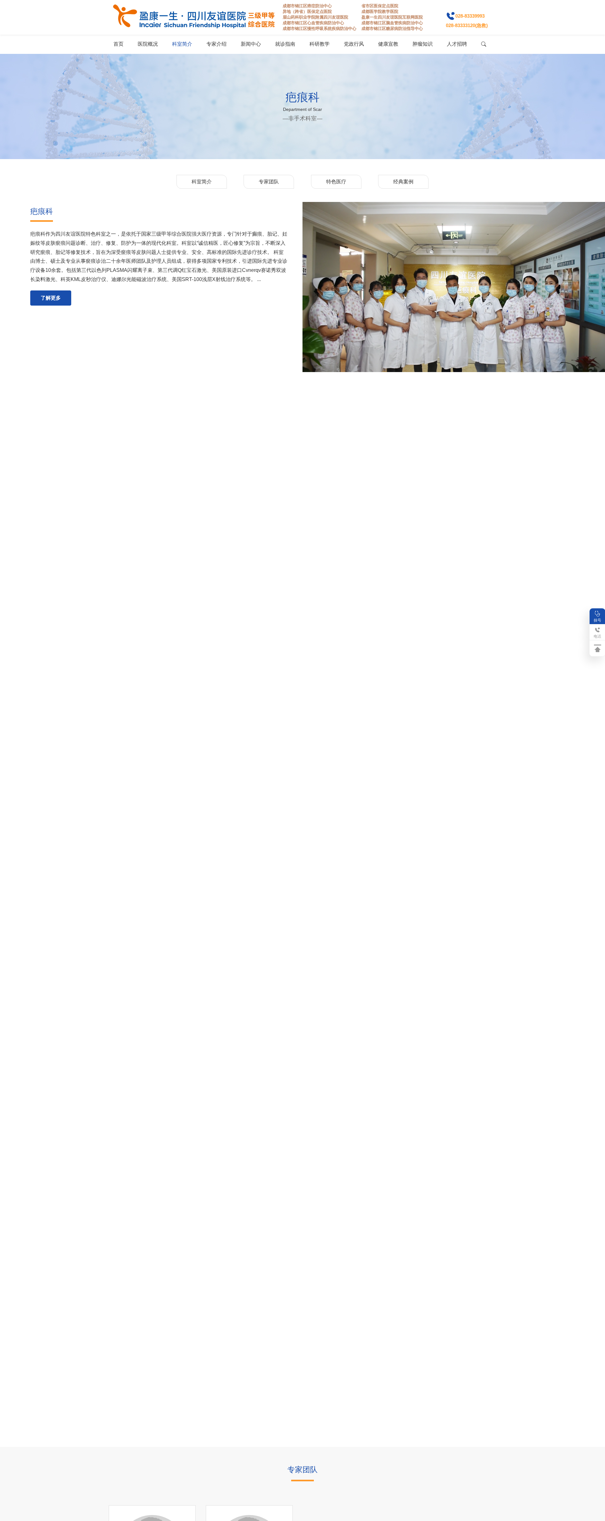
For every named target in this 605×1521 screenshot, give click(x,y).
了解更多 (51, 298)
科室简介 (182, 44)
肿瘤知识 (422, 44)
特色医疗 (336, 181)
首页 (118, 44)
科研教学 (319, 44)
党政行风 (354, 44)
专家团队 (269, 181)
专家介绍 (216, 44)
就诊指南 (285, 44)
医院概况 (148, 44)
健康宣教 (388, 44)
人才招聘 (457, 44)
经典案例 (403, 181)
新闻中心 (251, 44)
